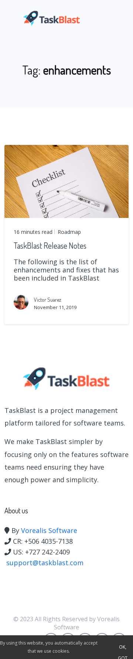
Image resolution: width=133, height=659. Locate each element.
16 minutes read (33, 231)
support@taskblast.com (44, 562)
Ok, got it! (122, 648)
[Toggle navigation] (117, 18)
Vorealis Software (49, 530)
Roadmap (68, 231)
